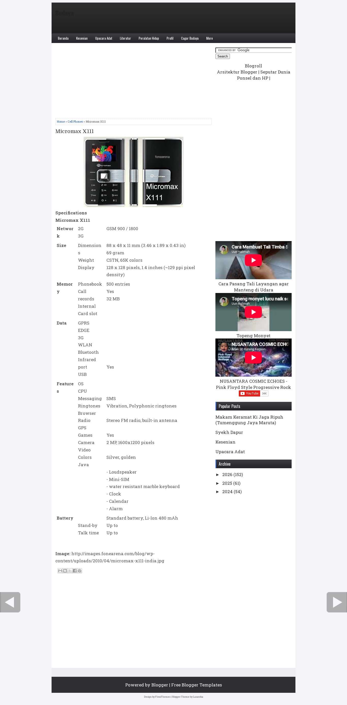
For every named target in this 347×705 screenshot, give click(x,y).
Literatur (125, 38)
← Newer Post (10, 602)
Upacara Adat (103, 38)
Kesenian (82, 38)
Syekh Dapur (229, 432)
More (209, 38)
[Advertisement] (133, 82)
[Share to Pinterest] (79, 570)
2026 (227, 474)
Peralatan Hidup (149, 38)
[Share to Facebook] (74, 570)
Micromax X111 (74, 131)
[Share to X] (69, 570)
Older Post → (337, 602)
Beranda (63, 38)
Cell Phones (75, 121)
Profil (170, 38)
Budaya (64, 12)
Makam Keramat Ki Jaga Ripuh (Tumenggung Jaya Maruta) (249, 419)
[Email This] (60, 570)
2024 (228, 491)
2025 (227, 483)
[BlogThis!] (65, 570)
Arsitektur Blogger (237, 72)
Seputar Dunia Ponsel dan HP (263, 75)
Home (61, 121)
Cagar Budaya (190, 38)
